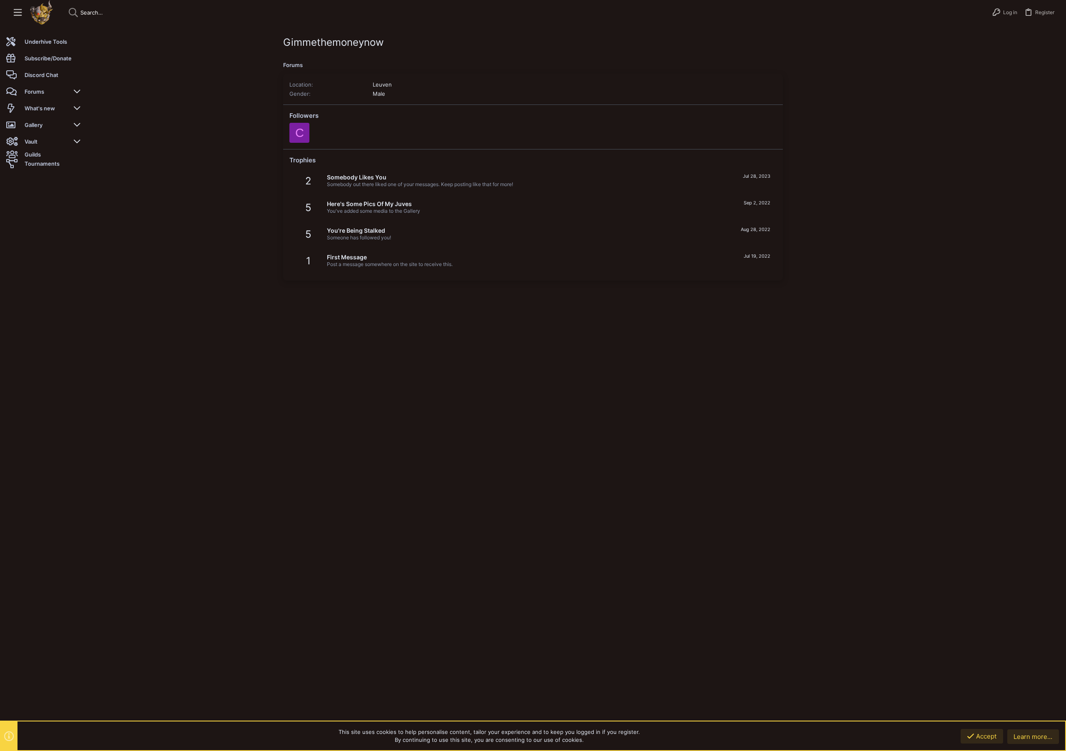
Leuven (382, 84)
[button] (17, 12)
